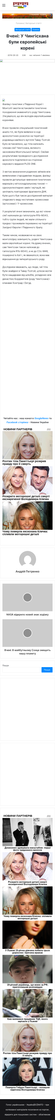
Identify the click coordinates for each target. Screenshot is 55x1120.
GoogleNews (41, 418)
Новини (35, 29)
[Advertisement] (27, 325)
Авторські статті (33, 23)
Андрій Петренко (27, 571)
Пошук (5, 665)
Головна (19, 23)
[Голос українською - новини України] (20, 5)
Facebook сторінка (17, 422)
